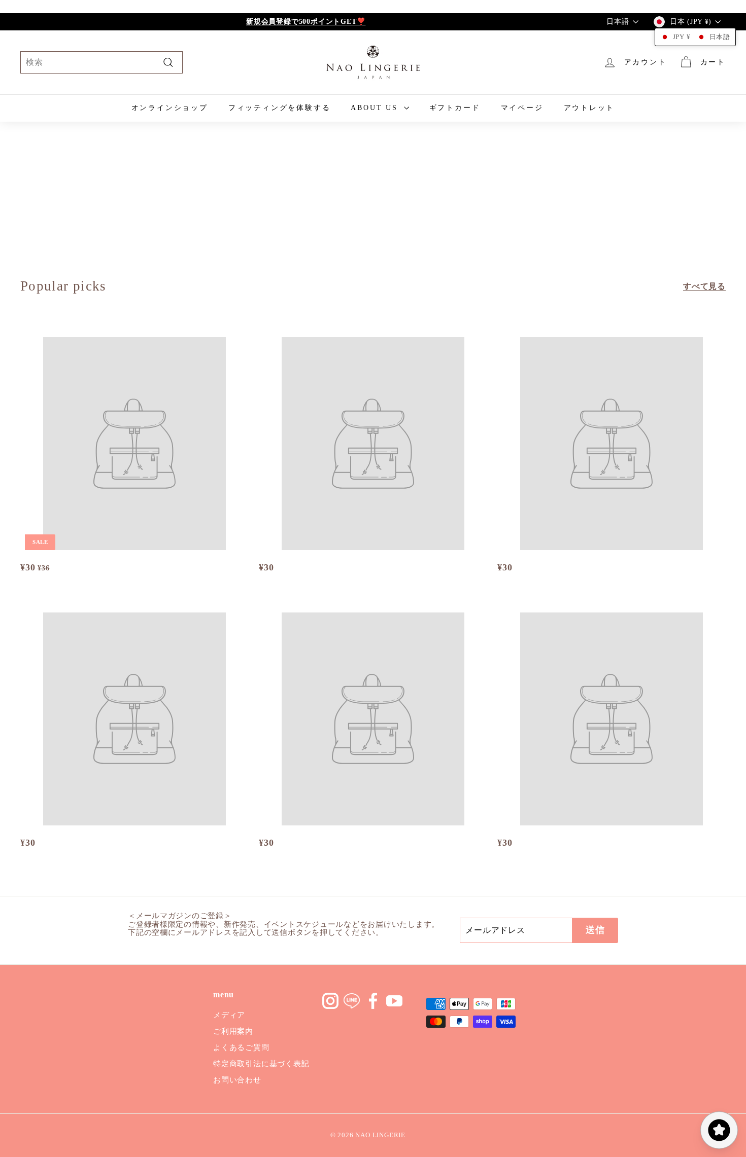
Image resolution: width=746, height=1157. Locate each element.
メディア (229, 1015)
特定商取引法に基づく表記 (261, 1064)
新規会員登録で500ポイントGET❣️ (305, 21)
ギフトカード (455, 108)
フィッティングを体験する (279, 108)
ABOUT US (376, 108)
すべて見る (704, 286)
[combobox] (101, 62)
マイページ (522, 108)
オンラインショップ (169, 108)
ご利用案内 (233, 1031)
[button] (695, 37)
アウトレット (589, 108)
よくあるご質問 (241, 1047)
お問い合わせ (237, 1080)
